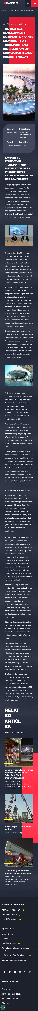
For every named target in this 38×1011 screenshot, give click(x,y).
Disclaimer (6, 989)
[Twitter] (9, 971)
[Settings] (2, 1007)
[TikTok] (29, 971)
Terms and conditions (11, 994)
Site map (6, 1004)
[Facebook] (4, 971)
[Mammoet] (10, 4)
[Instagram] (24, 971)
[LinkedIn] (14, 971)
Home (4, 10)
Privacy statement (10, 999)
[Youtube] (19, 971)
